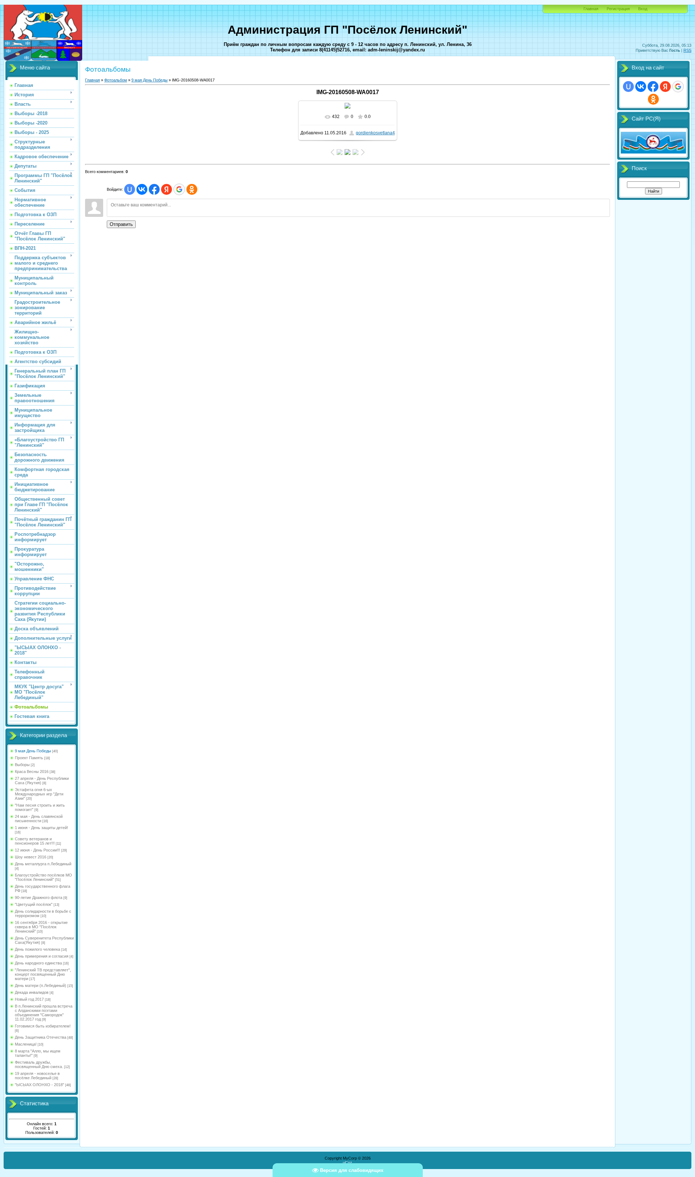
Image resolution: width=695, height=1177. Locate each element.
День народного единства (38, 963)
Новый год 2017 (29, 999)
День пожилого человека (37, 949)
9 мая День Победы (33, 751)
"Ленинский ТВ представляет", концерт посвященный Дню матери (43, 974)
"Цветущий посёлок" (33, 904)
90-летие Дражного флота (38, 897)
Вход (642, 9)
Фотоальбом (115, 80)
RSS (687, 50)
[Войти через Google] (179, 189)
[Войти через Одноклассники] (191, 189)
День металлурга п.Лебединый (43, 864)
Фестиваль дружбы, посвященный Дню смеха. (39, 1064)
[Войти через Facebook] (154, 189)
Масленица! (26, 1044)
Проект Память (29, 758)
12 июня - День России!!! (37, 850)
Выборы (22, 764)
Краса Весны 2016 (32, 771)
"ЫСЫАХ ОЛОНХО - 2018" (39, 1085)
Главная (591, 9)
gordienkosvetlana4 (375, 132)
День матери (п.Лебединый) (40, 985)
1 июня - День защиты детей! (41, 827)
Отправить (121, 224)
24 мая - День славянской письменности (39, 818)
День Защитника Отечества (40, 1037)
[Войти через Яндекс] (166, 189)
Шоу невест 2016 (30, 857)
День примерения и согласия (41, 956)
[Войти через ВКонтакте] (141, 189)
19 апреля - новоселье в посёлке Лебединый (37, 1075)
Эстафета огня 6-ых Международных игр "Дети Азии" (39, 793)
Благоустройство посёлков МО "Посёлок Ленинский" (43, 877)
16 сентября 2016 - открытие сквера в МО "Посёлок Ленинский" (41, 926)
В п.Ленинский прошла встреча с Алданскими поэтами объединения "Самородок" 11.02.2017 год (43, 1012)
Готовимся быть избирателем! (43, 1026)
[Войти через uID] (129, 189)
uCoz (347, 1162)
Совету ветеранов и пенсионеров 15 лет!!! (35, 841)
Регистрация (618, 9)
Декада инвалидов (32, 992)
